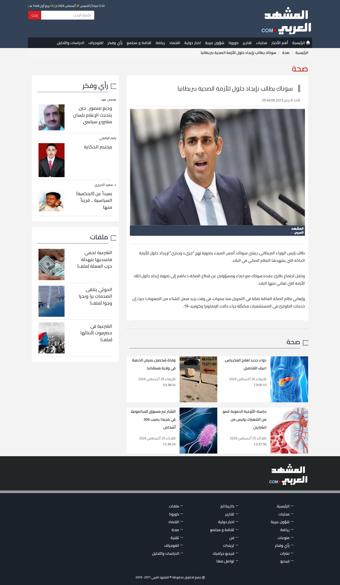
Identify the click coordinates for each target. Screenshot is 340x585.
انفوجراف (95, 42)
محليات (261, 42)
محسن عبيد (108, 99)
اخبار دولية (192, 42)
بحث (34, 15)
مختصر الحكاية (98, 147)
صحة (286, 52)
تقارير (247, 42)
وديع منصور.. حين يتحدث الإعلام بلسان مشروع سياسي (92, 115)
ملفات (99, 236)
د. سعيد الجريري (105, 185)
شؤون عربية (214, 42)
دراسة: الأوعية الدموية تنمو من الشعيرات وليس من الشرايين (244, 419)
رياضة (160, 42)
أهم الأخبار (279, 42)
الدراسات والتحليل (70, 42)
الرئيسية (299, 42)
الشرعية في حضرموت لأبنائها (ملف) (96, 333)
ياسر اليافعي (107, 138)
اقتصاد (174, 42)
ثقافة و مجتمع (139, 42)
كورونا (233, 42)
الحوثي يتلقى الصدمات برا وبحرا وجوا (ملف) (95, 296)
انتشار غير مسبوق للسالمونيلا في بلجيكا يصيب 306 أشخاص (153, 419)
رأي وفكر (115, 42)
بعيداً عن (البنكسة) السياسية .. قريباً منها (94, 200)
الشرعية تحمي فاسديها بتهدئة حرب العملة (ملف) (94, 259)
